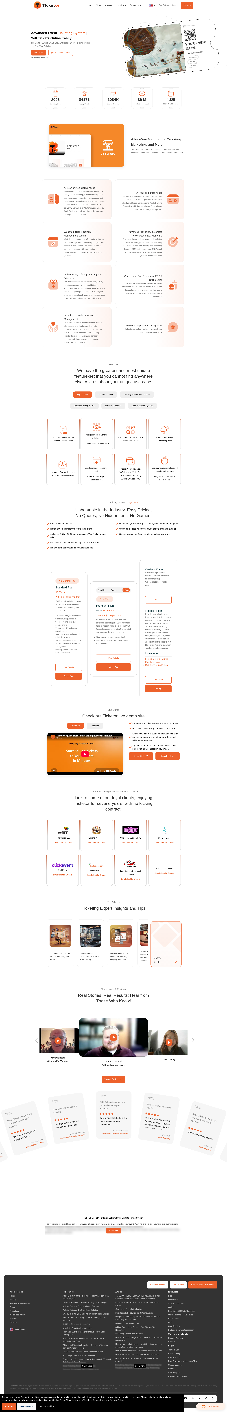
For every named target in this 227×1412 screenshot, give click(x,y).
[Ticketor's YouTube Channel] (185, 1398)
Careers (171, 1342)
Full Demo (95, 726)
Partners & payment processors (181, 1330)
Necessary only (26, 1406)
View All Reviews (112, 1079)
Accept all (9, 1406)
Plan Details (68, 667)
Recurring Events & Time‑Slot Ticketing (79, 1356)
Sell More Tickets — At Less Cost (76, 1324)
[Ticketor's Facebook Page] (199, 1398)
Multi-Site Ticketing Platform (156, 665)
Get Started (38, 52)
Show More (113, 1230)
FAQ (170, 1322)
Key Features (82, 395)
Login (174, 5)
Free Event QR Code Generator (181, 1311)
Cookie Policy (174, 1357)
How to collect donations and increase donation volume (138, 1351)
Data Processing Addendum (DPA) (182, 1361)
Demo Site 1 (139, 756)
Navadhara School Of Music (33, 1145)
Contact (108, 5)
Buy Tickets (164, 5)
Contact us (158, 600)
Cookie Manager (175, 1365)
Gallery (171, 1307)
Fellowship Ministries (113, 1065)
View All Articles (157, 960)
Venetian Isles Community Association (114, 1133)
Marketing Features (113, 406)
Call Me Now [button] (178, 1285)
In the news (173, 1300)
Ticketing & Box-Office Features (137, 395)
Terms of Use (173, 1350)
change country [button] (132, 503)
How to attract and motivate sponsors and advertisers (137, 1355)
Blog (170, 1296)
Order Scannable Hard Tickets (181, 1315)
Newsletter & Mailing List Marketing (77, 1328)
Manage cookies (47, 1406)
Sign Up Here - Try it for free (202, 1285)
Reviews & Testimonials (20, 1303)
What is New (173, 1319)
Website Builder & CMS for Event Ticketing (80, 1310)
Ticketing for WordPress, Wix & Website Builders (83, 1352)
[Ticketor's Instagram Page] (206, 1398)
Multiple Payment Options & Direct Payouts (81, 1306)
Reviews (13, 1319)
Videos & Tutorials (176, 1303)
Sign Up (187, 5)
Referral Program (175, 1338)
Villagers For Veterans (58, 1061)
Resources (134, 5)
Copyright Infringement (177, 1376)
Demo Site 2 (166, 756)
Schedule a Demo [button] (157, 1285)
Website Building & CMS (84, 406)
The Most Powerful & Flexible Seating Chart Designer (85, 1303)
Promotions (14, 1311)
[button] (152, 5)
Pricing (98, 5)
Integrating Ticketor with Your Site (129, 1334)
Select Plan (68, 676)
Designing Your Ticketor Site (127, 1323)
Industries (120, 5)
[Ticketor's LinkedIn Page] (193, 1398)
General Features (106, 395)
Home (89, 5)
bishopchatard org (204, 1148)
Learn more (163, 681)
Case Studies (174, 1326)
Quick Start (75, 726)
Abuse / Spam (174, 1373)
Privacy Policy (174, 1354)
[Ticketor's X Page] (213, 1398)
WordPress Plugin (17, 1315)
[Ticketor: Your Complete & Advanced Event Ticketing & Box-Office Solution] (47, 5)
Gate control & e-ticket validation (128, 1309)
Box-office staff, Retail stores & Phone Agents (134, 1313)
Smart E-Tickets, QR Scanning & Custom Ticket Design (86, 1314)
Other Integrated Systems (142, 406)
